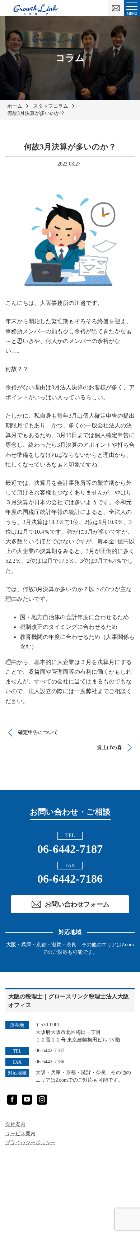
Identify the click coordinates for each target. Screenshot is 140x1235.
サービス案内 (20, 1133)
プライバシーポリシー (30, 1142)
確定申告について (38, 732)
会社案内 (15, 1124)
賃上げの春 (109, 747)
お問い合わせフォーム (77, 904)
